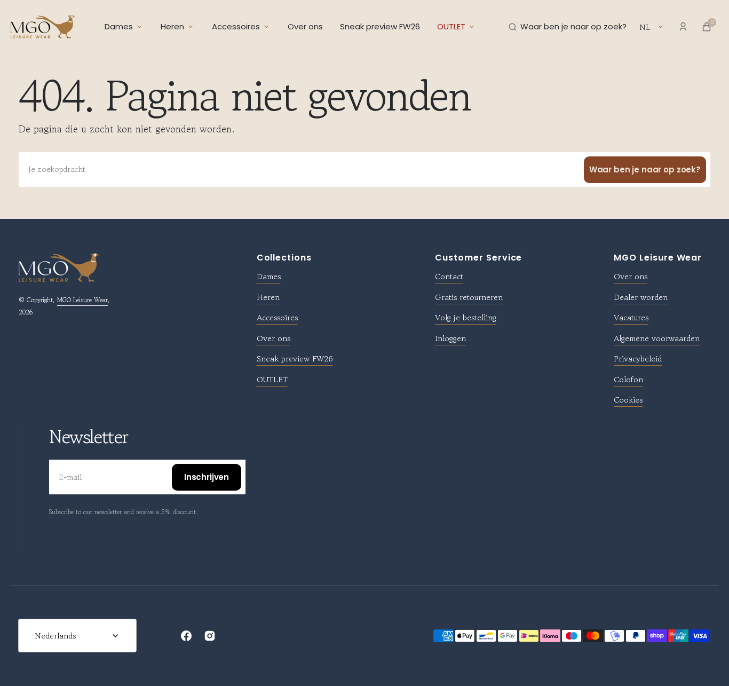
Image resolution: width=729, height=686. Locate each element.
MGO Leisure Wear (82, 299)
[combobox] (364, 169)
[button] (568, 26)
